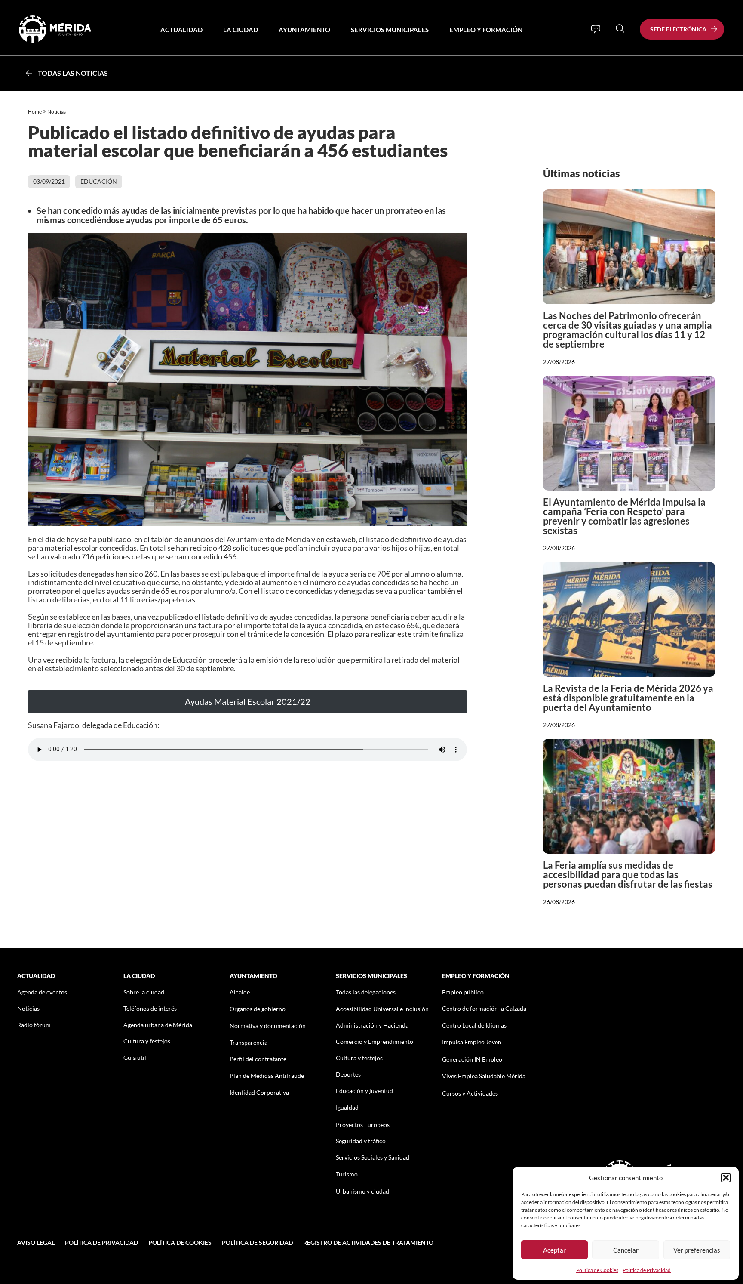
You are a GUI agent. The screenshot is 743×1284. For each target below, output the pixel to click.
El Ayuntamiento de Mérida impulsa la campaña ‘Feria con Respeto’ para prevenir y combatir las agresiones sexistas (624, 516)
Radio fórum (34, 1024)
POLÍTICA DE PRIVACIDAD (101, 1242)
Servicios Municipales (390, 30)
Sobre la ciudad (143, 992)
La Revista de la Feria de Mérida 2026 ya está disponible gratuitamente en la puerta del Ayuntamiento (628, 697)
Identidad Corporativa (259, 1092)
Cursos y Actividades (470, 1093)
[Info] (595, 29)
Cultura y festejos (146, 1041)
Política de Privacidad (647, 1270)
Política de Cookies (597, 1270)
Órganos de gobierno (258, 1008)
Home (35, 111)
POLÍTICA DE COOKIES (180, 1242)
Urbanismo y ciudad (362, 1191)
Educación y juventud (364, 1090)
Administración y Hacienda (372, 1025)
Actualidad (181, 30)
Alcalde (240, 992)
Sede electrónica (678, 29)
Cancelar (626, 1250)
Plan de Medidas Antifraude (267, 1075)
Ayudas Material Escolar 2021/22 (247, 701)
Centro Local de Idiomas (474, 1025)
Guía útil (134, 1057)
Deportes (348, 1074)
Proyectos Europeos (363, 1124)
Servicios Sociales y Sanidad (372, 1157)
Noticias (57, 111)
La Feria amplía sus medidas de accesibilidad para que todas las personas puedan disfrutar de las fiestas (627, 874)
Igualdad (347, 1107)
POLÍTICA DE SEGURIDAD (257, 1242)
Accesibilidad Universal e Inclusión (382, 1008)
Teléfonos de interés (150, 1008)
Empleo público (463, 992)
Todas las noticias (73, 73)
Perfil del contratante (258, 1058)
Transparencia (248, 1042)
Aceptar (554, 1250)
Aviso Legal (36, 1242)
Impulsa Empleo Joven (471, 1042)
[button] (726, 1177)
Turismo (347, 1174)
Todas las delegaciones (366, 992)
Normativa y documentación (268, 1025)
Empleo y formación (485, 30)
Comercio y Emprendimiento (374, 1041)
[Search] (620, 28)
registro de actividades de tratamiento (368, 1242)
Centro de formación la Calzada (484, 1008)
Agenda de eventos (42, 992)
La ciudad (240, 30)
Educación (98, 181)
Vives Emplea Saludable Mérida (483, 1076)
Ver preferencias (696, 1250)
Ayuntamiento (304, 30)
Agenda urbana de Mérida (157, 1024)
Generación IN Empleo (472, 1059)
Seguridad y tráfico (361, 1141)
